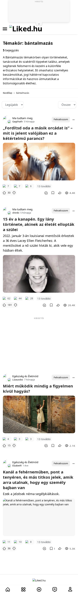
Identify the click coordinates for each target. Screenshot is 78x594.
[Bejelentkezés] (70, 589)
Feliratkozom (61, 119)
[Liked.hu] (25, 29)
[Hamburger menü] (5, 28)
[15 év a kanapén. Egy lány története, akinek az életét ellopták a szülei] (39, 274)
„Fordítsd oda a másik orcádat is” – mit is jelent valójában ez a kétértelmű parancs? (38, 133)
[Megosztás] (59, 192)
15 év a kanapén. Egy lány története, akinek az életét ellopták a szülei (38, 224)
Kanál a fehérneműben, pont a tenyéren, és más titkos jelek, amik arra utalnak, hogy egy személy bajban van (38, 479)
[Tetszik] (4, 193)
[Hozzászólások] (45, 192)
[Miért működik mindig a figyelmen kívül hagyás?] (39, 414)
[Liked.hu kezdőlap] (39, 580)
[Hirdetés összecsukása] (39, 24)
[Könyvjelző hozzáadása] (53, 193)
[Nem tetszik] (14, 193)
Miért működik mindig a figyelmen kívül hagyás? (38, 388)
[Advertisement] (39, 342)
